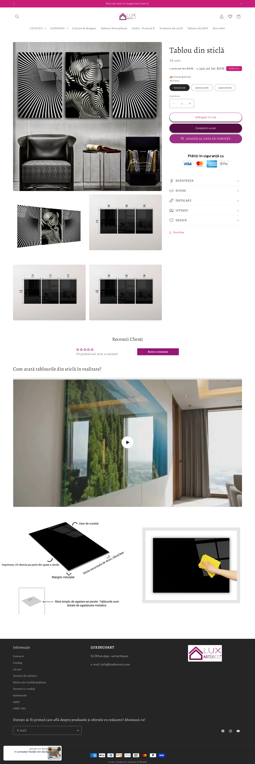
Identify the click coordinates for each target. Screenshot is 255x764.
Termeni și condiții (24, 689)
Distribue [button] (178, 232)
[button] (17, 16)
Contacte (18, 656)
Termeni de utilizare (25, 676)
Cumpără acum (206, 128)
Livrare (17, 669)
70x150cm (179, 87)
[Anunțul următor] (241, 3)
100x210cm (202, 87)
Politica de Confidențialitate (29, 682)
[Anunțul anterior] (14, 3)
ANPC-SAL (19, 708)
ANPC (16, 702)
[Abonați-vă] (77, 730)
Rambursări (20, 695)
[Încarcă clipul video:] (127, 442)
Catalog (17, 663)
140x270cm (225, 87)
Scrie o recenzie (158, 352)
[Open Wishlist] (230, 16)
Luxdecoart (122, 762)
